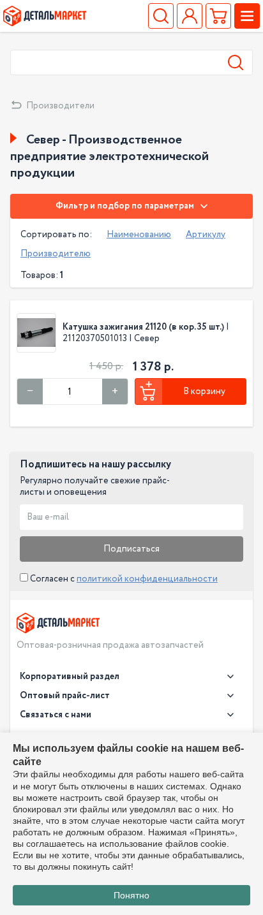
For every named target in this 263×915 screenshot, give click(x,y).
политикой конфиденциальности (147, 579)
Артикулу (205, 234)
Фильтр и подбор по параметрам (125, 206)
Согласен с (123, 579)
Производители (60, 105)
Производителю (55, 253)
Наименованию (139, 234)
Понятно (131, 895)
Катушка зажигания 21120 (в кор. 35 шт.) (143, 327)
